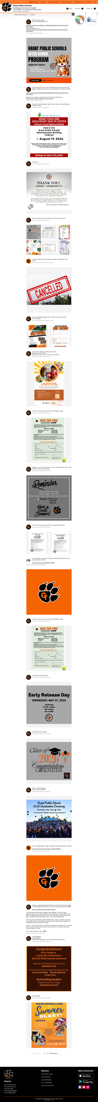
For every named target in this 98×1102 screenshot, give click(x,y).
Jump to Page (53, 1053)
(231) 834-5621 (12, 1090)
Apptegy (52, 1100)
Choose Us (89, 2)
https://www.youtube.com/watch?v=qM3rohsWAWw (46, 849)
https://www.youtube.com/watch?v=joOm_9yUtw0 (39, 98)
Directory (43, 2)
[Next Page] (48, 1053)
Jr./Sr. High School (46, 1082)
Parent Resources (53, 2)
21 (44, 1053)
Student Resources (66, 2)
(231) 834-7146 (11, 1092)
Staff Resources (79, 2)
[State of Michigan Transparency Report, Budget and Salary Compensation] (79, 19)
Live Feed (32, 14)
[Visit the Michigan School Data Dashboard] (91, 19)
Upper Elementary (46, 1079)
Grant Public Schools (21, 14)
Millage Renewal (33, 2)
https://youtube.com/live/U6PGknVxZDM (43, 562)
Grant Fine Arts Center (47, 1085)
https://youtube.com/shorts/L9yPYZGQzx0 (43, 909)
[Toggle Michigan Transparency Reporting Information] (73, 14)
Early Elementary (46, 1077)
